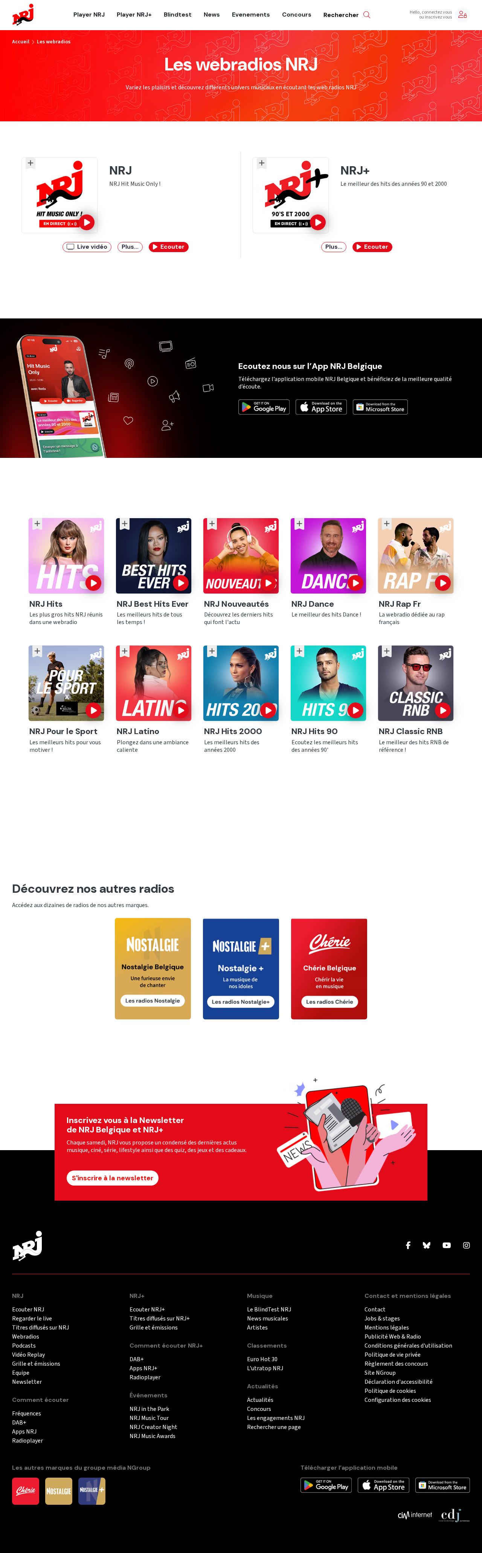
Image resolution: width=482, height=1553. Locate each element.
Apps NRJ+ (143, 1368)
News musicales (267, 1319)
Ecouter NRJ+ (147, 1310)
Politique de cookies (390, 1391)
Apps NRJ (24, 1432)
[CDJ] (454, 1514)
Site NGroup (380, 1373)
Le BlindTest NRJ (269, 1310)
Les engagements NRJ (276, 1418)
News (212, 14)
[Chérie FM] (25, 1490)
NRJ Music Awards (152, 1436)
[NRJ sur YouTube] (446, 1246)
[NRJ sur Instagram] (466, 1246)
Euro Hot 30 (262, 1359)
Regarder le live (32, 1319)
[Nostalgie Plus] (91, 1490)
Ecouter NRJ (28, 1310)
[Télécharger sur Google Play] (264, 406)
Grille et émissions (36, 1364)
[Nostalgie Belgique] (58, 1490)
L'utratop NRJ (265, 1368)
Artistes (257, 1328)
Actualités (260, 1400)
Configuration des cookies (398, 1400)
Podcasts (24, 1346)
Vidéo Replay (28, 1355)
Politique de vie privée (393, 1355)
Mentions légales (387, 1328)
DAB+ (19, 1423)
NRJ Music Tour (149, 1418)
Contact (375, 1310)
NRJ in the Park (149, 1409)
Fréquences (26, 1414)
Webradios (25, 1337)
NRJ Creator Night (153, 1427)
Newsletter (27, 1382)
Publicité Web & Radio (393, 1337)
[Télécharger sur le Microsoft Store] (380, 406)
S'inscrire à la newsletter (112, 1178)
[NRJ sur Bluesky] (426, 1246)
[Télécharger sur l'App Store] (321, 406)
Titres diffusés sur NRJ (40, 1328)
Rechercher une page (274, 1427)
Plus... (130, 247)
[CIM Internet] (415, 1514)
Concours (296, 14)
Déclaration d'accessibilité (399, 1382)
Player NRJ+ (134, 14)
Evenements (251, 14)
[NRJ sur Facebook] (408, 1246)
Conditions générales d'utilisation (408, 1346)
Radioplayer (27, 1441)
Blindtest (178, 14)
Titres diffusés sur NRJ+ (160, 1319)
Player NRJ (89, 14)
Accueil (20, 42)
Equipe (20, 1373)
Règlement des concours (396, 1364)
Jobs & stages (382, 1319)
